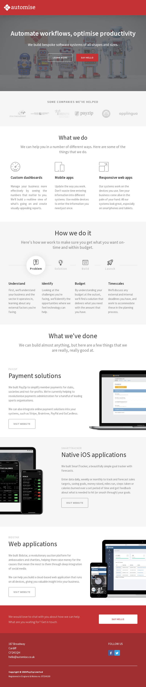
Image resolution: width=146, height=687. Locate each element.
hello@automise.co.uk (22, 657)
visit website (21, 423)
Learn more (60, 57)
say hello (87, 57)
